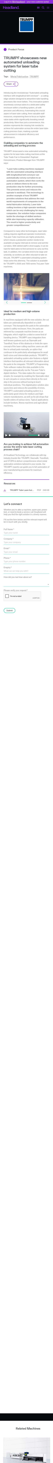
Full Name (9, 529)
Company (8, 539)
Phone (7, 558)
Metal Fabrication (19, 76)
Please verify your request (16, 590)
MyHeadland (18, 1)
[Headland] (11, 7)
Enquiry (8, 567)
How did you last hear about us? (18, 577)
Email (7, 548)
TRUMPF (34, 76)
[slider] (13, 435)
